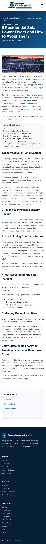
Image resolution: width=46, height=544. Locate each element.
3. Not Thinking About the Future (17, 136)
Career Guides (10, 409)
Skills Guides (6, 488)
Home (4, 18)
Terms (4, 529)
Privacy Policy (6, 523)
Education (5, 485)
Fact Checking (6, 513)
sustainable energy (9, 368)
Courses (7, 400)
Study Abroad (6, 473)
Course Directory (7, 495)
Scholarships (9, 413)
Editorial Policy (6, 510)
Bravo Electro (27, 100)
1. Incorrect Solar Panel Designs (16, 131)
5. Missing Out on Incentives (15, 141)
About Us (5, 507)
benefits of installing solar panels (24, 219)
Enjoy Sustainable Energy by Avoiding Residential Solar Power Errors (23, 145)
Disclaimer (5, 526)
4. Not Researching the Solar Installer (18, 139)
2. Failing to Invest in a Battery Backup (19, 133)
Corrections (6, 516)
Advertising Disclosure (9, 520)
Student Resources (8, 492)
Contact (4, 532)
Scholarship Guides (8, 470)
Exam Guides (9, 404)
